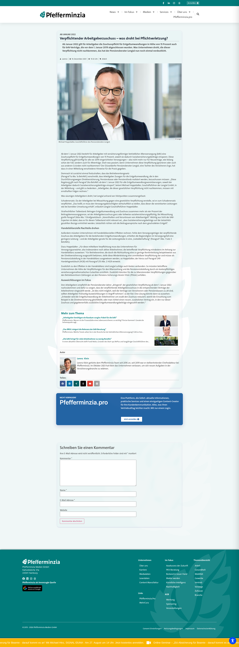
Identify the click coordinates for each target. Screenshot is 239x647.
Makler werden (173, 578)
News (113, 12)
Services (164, 12)
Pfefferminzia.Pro (147, 598)
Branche (198, 595)
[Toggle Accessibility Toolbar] (233, 641)
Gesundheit (200, 569)
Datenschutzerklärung (206, 628)
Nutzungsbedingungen (173, 628)
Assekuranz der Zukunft (177, 565)
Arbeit (104, 59)
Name (63, 490)
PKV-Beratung (172, 569)
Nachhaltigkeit (172, 586)
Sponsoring (171, 604)
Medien (147, 12)
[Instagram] (31, 578)
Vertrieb (198, 582)
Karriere (143, 569)
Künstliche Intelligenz (176, 582)
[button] (62, 383)
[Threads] (35, 578)
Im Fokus (129, 12)
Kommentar (66, 458)
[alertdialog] (119, 642)
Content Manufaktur (148, 582)
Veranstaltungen (174, 608)
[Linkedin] (27, 578)
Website (63, 510)
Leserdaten (144, 578)
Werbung (170, 599)
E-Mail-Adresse (67, 500)
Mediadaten (144, 574)
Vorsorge (199, 586)
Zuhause (199, 590)
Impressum (189, 628)
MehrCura (144, 602)
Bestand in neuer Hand (176, 574)
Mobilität (199, 574)
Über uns (182, 12)
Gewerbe (199, 578)
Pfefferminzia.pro (182, 17)
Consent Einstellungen (152, 628)
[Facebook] (23, 578)
